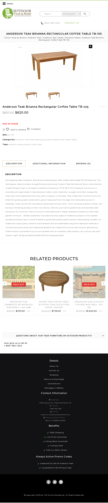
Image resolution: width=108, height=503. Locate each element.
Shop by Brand (19, 38)
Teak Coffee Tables (68, 140)
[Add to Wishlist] (31, 268)
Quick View (31, 278)
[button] (90, 46)
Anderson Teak (34, 38)
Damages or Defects (54, 388)
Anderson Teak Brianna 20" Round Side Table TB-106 (101, 111)
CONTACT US (71, 23)
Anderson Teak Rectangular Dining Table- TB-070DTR (104, 111)
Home (7, 38)
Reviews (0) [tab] (83, 163)
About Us (54, 366)
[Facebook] (48, 482)
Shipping (54, 375)
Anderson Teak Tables (53, 38)
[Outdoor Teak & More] (16, 13)
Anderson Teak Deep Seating (29, 140)
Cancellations (54, 383)
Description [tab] (14, 163)
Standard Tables (72, 38)
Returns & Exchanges (54, 379)
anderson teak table (32, 144)
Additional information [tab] (49, 163)
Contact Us (54, 370)
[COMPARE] (31, 273)
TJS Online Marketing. (54, 495)
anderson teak (15, 144)
